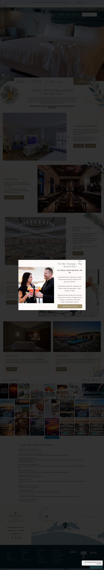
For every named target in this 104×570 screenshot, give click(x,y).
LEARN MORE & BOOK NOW (70, 306)
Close (79, 261)
